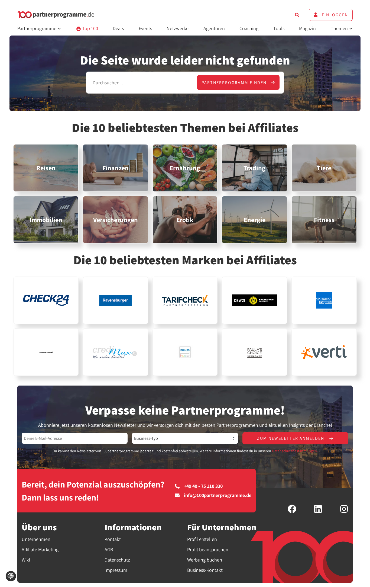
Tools (278, 28)
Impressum (116, 570)
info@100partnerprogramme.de (217, 495)
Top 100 (89, 28)
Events (145, 28)
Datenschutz (117, 560)
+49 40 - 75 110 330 (203, 486)
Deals (118, 28)
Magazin (307, 28)
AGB (109, 549)
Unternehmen (36, 539)
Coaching (248, 28)
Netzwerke (178, 28)
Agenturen (214, 28)
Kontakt (113, 539)
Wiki (26, 560)
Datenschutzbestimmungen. (295, 450)
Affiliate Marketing (40, 549)
